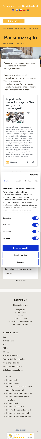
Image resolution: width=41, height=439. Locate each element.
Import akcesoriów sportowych (19, 393)
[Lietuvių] (24, 10)
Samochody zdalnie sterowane (18, 269)
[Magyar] (28, 10)
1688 (8, 377)
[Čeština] (20, 10)
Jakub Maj (10, 44)
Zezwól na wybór (20, 255)
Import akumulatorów (15, 406)
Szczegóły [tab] (17, 181)
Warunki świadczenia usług (14, 359)
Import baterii (12, 403)
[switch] (35, 225)
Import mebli (11, 380)
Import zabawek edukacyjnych (18, 410)
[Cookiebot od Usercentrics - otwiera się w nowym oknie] (29, 175)
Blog (4, 337)
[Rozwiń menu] (35, 21)
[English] (13, 10)
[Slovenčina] (16, 10)
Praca (5, 344)
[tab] (16, 280)
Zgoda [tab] (6, 181)
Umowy (6, 352)
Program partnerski (11, 363)
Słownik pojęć (8, 341)
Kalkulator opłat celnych (13, 370)
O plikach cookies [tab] (31, 181)
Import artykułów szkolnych (17, 413)
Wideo (5, 348)
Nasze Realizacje (20, 32)
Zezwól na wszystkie (20, 248)
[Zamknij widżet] (37, 431)
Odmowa (20, 262)
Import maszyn (12, 383)
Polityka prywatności (11, 355)
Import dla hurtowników (12, 366)
